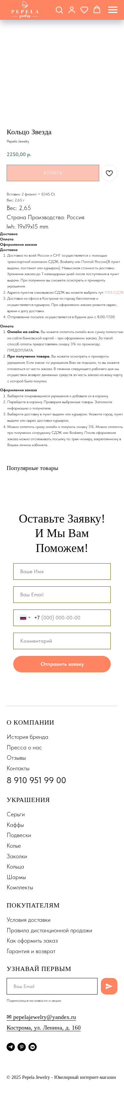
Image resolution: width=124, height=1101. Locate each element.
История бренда (27, 736)
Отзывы (16, 757)
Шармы (16, 876)
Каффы (15, 824)
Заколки (17, 856)
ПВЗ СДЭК (114, 292)
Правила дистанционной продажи (49, 930)
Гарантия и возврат (31, 951)
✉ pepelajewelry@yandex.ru (41, 1017)
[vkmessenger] (32, 1047)
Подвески (19, 834)
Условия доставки (29, 919)
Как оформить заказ (32, 940)
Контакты (18, 768)
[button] (59, 10)
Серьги (16, 814)
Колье (14, 845)
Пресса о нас (24, 747)
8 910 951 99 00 (36, 780)
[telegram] (11, 1047)
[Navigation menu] (112, 10)
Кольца (15, 866)
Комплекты (20, 887)
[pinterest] (22, 1047)
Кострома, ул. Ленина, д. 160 (44, 1027)
